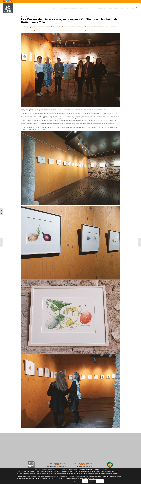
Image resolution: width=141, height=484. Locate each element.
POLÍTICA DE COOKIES (63, 481)
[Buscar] (136, 8)
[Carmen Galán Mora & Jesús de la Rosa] (139, 242)
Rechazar (100, 481)
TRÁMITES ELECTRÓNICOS (131, 1)
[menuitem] (131, 2)
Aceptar (85, 481)
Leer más (92, 481)
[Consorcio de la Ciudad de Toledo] (8, 8)
